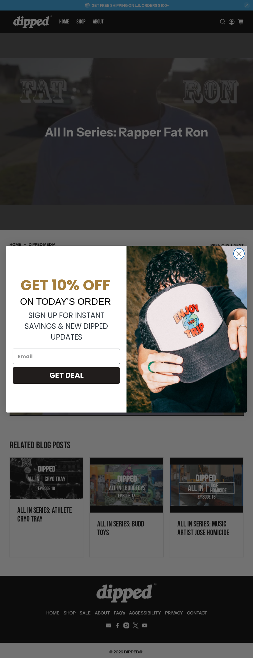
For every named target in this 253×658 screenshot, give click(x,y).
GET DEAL (66, 375)
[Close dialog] (239, 253)
